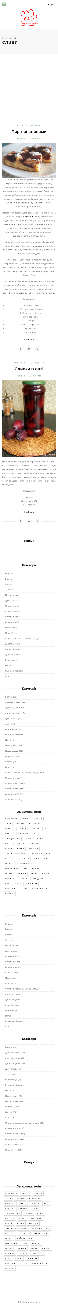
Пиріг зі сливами (29, 132)
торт (24, 889)
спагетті (32, 884)
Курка (23, 829)
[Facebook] (48, 5)
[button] (4, 4)
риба (8, 884)
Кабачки (20, 824)
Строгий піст (11, 633)
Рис (46, 829)
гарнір (9, 849)
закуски (33, 849)
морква (9, 874)
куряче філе (41, 859)
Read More (29, 339)
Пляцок (35, 829)
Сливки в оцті (29, 369)
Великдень (11, 819)
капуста (10, 859)
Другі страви (11, 600)
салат (18, 884)
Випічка (35, 125)
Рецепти (23, 125)
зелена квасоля (41, 854)
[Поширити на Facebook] (20, 349)
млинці (36, 869)
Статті (8, 676)
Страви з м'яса (12, 778)
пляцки (23, 879)
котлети (24, 859)
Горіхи (38, 819)
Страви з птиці (12, 606)
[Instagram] (51, 5)
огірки (22, 874)
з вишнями (28, 216)
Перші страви (11, 595)
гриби (20, 849)
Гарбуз (26, 819)
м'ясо (8, 864)
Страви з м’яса (12, 611)
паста (34, 874)
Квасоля (10, 829)
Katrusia (21, 138)
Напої (8, 665)
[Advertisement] (29, 93)
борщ (40, 839)
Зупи (8, 824)
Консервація (22, 363)
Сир (35, 834)
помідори (37, 879)
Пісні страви (11, 627)
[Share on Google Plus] (38, 349)
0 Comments (34, 138)
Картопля (34, 824)
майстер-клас (25, 864)
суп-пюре (11, 889)
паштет (46, 874)
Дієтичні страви (12, 654)
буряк (22, 844)
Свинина (23, 834)
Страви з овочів (13, 617)
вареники (35, 844)
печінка (9, 879)
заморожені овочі (16, 854)
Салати (8, 584)
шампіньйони (40, 889)
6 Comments (34, 376)
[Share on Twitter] (29, 349)
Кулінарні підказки (14, 671)
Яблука (29, 839)
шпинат (9, 894)
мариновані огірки (16, 869)
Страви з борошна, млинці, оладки (22, 638)
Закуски (9, 589)
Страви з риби (12, 622)
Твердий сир (12, 839)
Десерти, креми (13, 644)
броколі (10, 844)
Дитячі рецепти (12, 649)
